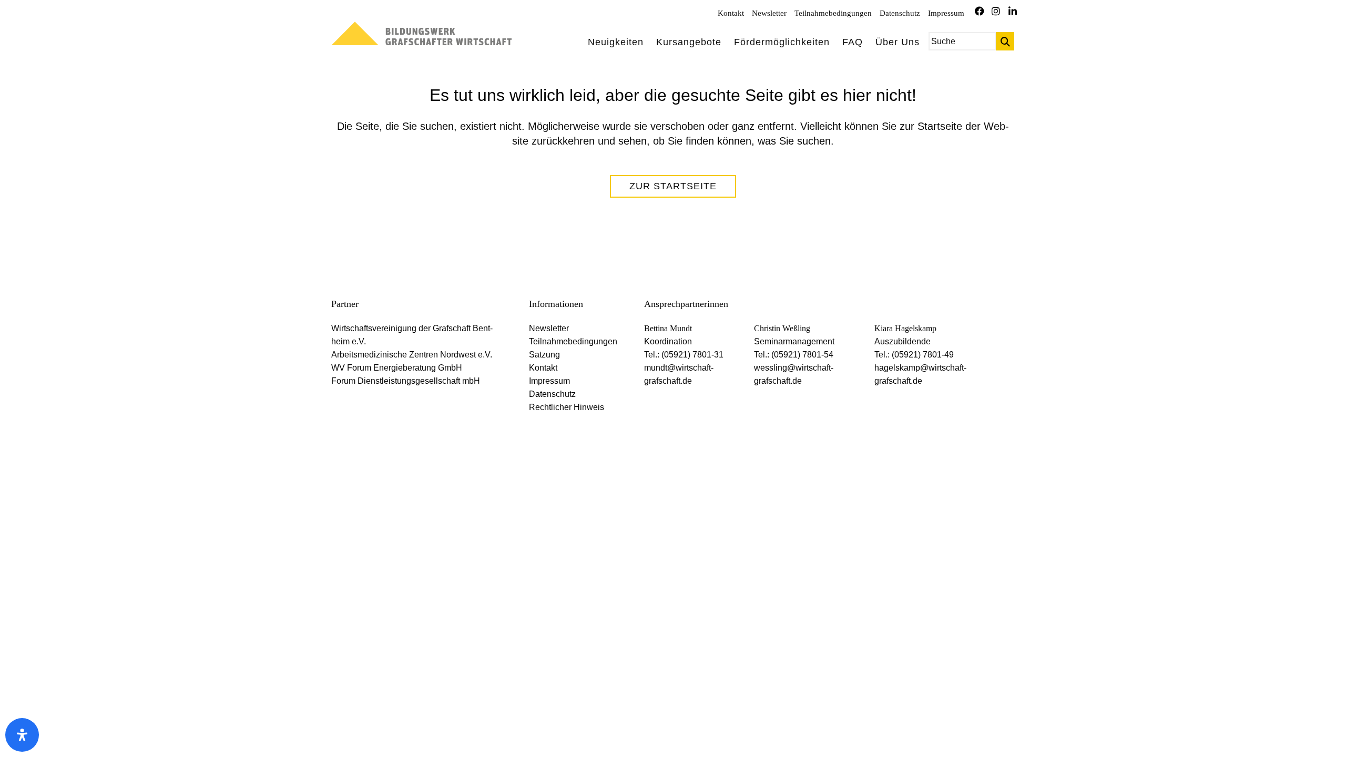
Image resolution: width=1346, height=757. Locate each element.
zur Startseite (673, 186)
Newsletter (769, 13)
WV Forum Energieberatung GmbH (396, 367)
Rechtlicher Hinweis (566, 407)
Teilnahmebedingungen (833, 13)
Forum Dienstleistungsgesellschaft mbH (405, 380)
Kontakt (731, 13)
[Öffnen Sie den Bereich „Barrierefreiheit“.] (22, 735)
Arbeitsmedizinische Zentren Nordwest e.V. (411, 354)
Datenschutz (900, 13)
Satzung (544, 354)
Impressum (946, 13)
